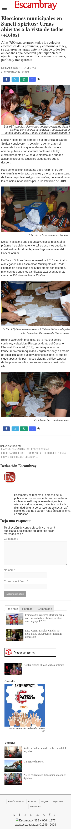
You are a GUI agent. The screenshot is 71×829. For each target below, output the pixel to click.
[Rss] (13, 815)
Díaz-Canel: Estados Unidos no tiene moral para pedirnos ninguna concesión (43, 633)
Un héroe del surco (33, 761)
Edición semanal (16, 801)
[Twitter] (25, 815)
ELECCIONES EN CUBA (54, 453)
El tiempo (32, 801)
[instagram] (43, 815)
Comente (46, 79)
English (44, 801)
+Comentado (44, 608)
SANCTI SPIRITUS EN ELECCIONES (20, 457)
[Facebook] (19, 815)
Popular (27, 608)
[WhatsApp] (31, 815)
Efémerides (35, 806)
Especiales (58, 801)
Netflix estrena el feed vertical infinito (43, 665)
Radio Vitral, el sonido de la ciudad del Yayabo (44, 749)
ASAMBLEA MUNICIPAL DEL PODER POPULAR (26, 449)
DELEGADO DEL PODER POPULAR (20, 453)
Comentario (11, 538)
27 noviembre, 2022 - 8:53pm (15, 72)
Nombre (9, 570)
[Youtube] (37, 815)
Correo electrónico (16, 581)
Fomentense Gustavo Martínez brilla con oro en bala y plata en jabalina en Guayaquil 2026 (44, 618)
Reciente (12, 608)
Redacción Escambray (18, 68)
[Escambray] (35, 4)
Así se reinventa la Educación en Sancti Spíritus (44, 776)
